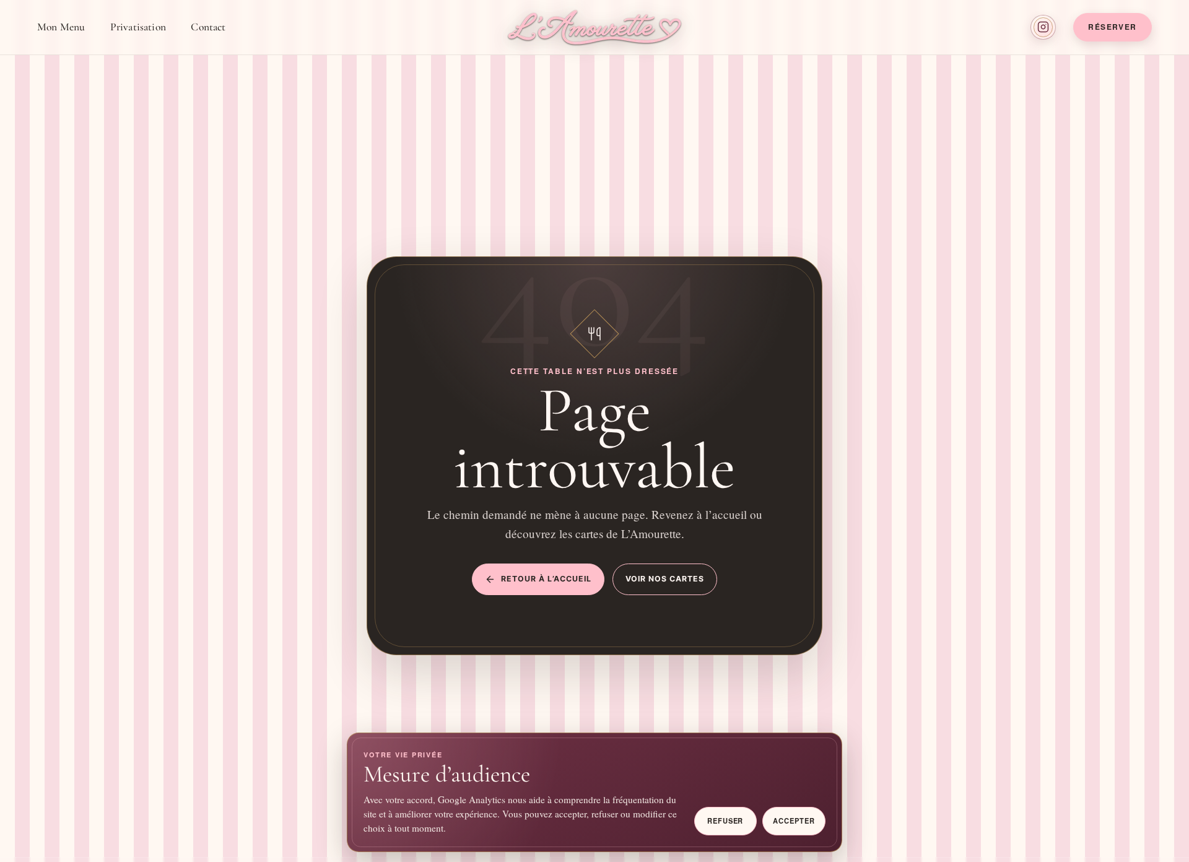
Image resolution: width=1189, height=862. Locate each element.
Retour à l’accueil (546, 578)
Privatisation (138, 26)
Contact (208, 26)
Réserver (1112, 26)
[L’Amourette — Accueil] (594, 27)
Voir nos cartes (664, 578)
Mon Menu (61, 26)
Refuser (725, 820)
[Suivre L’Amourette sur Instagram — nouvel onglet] (1043, 27)
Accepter (793, 820)
